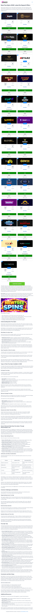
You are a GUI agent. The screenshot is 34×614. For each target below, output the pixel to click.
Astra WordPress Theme (24, 611)
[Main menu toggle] (32, 2)
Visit (9, 28)
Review (9, 30)
